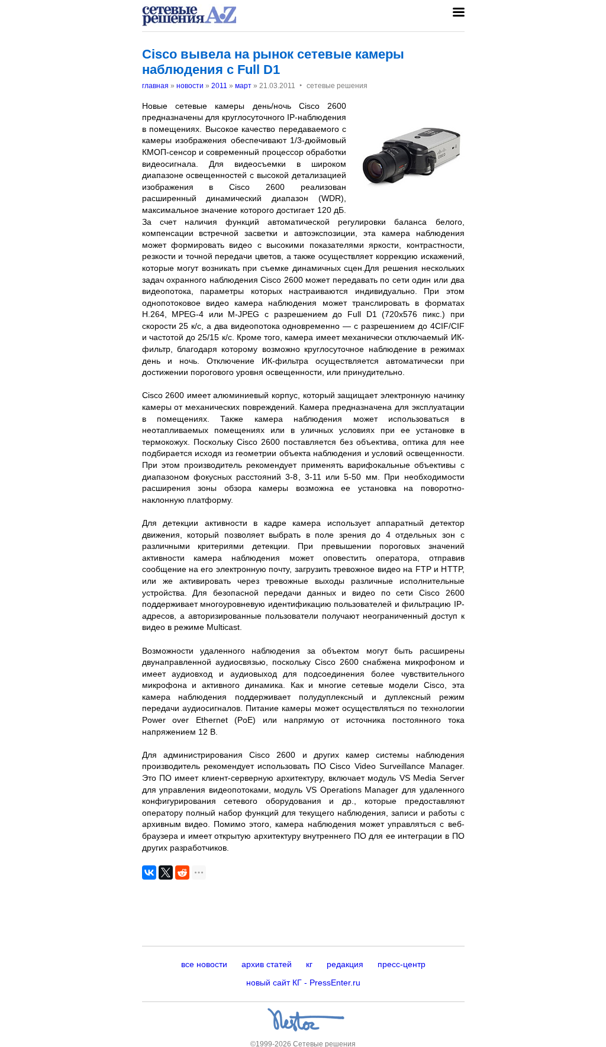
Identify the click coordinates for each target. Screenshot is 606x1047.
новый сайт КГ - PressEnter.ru (303, 982)
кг (309, 964)
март (243, 86)
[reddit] (182, 872)
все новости (204, 964)
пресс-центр (402, 964)
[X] (166, 872)
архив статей (266, 964)
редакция (345, 964)
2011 (219, 86)
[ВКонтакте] (149, 872)
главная (155, 86)
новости (190, 86)
